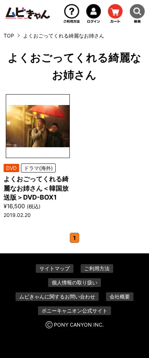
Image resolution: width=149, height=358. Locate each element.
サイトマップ (54, 268)
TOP (9, 35)
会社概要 (120, 296)
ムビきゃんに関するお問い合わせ (57, 296)
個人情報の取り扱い (74, 282)
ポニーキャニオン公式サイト (74, 310)
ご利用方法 (97, 268)
